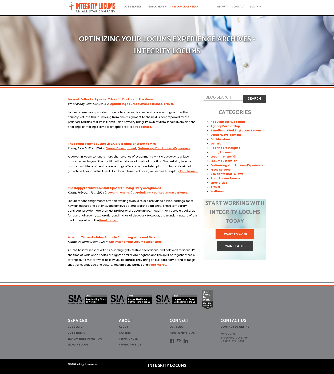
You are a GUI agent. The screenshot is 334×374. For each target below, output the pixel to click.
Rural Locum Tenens (225, 178)
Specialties (218, 183)
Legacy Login (78, 344)
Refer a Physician (182, 333)
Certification (220, 139)
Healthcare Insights (225, 148)
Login (254, 6)
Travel (168, 104)
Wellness (217, 191)
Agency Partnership (225, 126)
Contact (238, 6)
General (216, 144)
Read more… (143, 127)
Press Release (220, 170)
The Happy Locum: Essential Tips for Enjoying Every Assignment (114, 188)
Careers (125, 333)
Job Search (76, 327)
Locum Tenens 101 (120, 193)
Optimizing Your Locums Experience (136, 104)
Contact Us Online (235, 327)
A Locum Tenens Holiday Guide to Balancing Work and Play (111, 237)
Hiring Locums (221, 152)
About (222, 6)
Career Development (121, 148)
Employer (156, 6)
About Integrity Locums (227, 122)
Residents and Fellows (226, 174)
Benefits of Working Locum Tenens (235, 130)
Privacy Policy (130, 344)
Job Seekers (76, 333)
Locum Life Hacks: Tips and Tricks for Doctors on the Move (110, 99)
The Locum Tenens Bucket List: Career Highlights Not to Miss (112, 144)
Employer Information (85, 338)
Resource (184, 6)
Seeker (133, 6)
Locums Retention (223, 161)
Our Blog (176, 327)
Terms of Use (128, 338)
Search (254, 99)
